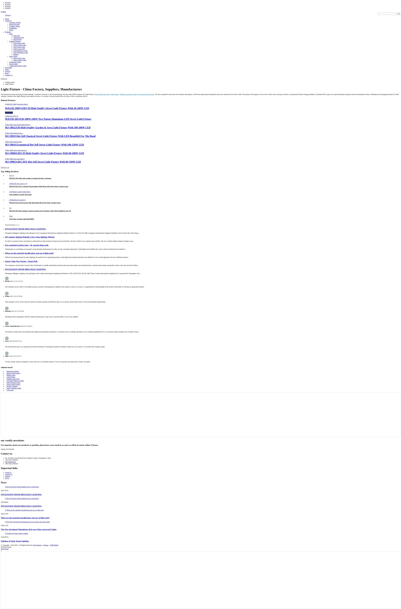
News (7, 73)
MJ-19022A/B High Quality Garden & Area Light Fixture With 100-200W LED (48, 127)
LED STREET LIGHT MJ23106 (20, 194)
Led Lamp (10, 390)
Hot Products (37, 545)
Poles (11, 34)
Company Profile (14, 22)
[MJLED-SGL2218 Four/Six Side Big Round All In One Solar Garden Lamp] (17, 200)
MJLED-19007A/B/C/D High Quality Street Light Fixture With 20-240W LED (47, 108)
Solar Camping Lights (14, 388)
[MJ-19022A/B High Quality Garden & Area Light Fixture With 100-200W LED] (18, 125)
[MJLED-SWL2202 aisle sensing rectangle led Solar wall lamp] (11, 175)
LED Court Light (19, 49)
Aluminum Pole (18, 38)
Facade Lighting (12, 386)
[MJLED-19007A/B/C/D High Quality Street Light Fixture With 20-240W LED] (16, 104)
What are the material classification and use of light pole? (29, 253)
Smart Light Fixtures (13, 373)
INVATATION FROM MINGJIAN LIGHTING (25, 229)
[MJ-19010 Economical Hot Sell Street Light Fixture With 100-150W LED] (13, 142)
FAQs (11, 30)
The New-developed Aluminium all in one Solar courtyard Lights (28, 529)
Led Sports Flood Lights (146, 94)
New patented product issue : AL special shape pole (26, 245)
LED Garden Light (19, 45)
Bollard (15, 54)
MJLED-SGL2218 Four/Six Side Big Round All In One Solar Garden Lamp (34, 203)
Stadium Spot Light (13, 379)
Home (7, 19)
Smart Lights (13, 64)
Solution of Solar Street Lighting (15, 541)
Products (8, 32)
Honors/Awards (14, 24)
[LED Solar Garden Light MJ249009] (11, 216)
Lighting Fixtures (15, 41)
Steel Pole (16, 36)
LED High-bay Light (20, 51)
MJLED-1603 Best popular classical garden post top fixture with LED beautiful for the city (40, 211)
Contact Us (8, 75)
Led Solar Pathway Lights (15, 381)
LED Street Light (19, 43)
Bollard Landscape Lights (128, 94)
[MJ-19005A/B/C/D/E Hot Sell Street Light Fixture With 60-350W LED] (15, 159)
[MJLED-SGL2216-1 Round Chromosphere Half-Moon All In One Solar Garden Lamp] (18, 184)
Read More (9, 113)
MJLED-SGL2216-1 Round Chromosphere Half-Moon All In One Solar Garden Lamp (38, 186)
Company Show (14, 26)
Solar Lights (13, 56)
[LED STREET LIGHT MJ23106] (20, 192)
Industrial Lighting (13, 371)
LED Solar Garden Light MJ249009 (21, 219)
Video (7, 69)
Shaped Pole (17, 39)
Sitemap (45, 545)
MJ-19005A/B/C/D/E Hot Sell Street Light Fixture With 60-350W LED (43, 161)
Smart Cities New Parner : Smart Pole (21, 261)
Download (8, 68)
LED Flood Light (19, 47)
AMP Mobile (54, 545)
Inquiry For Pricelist (7, 449)
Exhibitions (13, 28)
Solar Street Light (19, 58)
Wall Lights (115, 94)
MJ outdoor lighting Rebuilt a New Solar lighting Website (29, 237)
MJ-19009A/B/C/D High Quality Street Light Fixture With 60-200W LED (44, 153)
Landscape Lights (15, 62)
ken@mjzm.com (10, 462)
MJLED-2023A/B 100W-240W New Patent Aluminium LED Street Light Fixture (48, 119)
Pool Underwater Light (102, 94)
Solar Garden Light (19, 60)
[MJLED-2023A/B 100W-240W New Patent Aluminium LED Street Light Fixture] (11, 116)
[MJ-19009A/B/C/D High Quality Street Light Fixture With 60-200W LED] (16, 150)
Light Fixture (11, 377)
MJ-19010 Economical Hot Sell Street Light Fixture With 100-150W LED (44, 144)
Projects (7, 71)
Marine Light (11, 375)
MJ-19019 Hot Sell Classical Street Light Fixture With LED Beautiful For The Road (50, 136)
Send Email (4, 549)
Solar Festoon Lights (13, 382)
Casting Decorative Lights (17, 66)
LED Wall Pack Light (20, 53)
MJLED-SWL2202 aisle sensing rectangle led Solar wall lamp (30, 178)
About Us (8, 21)
